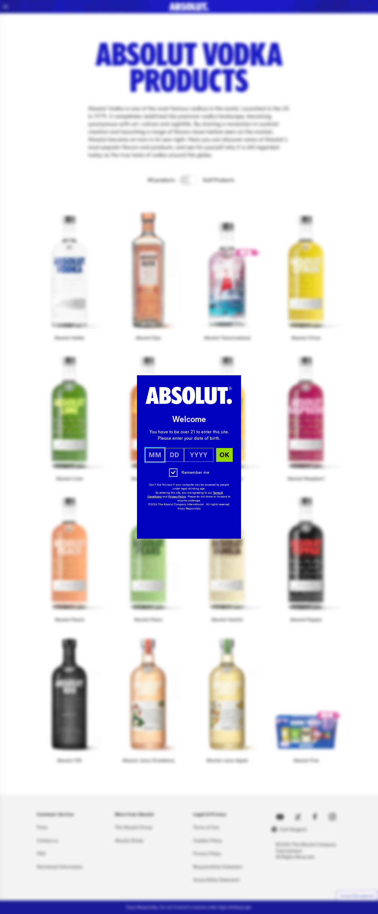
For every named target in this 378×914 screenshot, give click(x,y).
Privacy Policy (177, 496)
